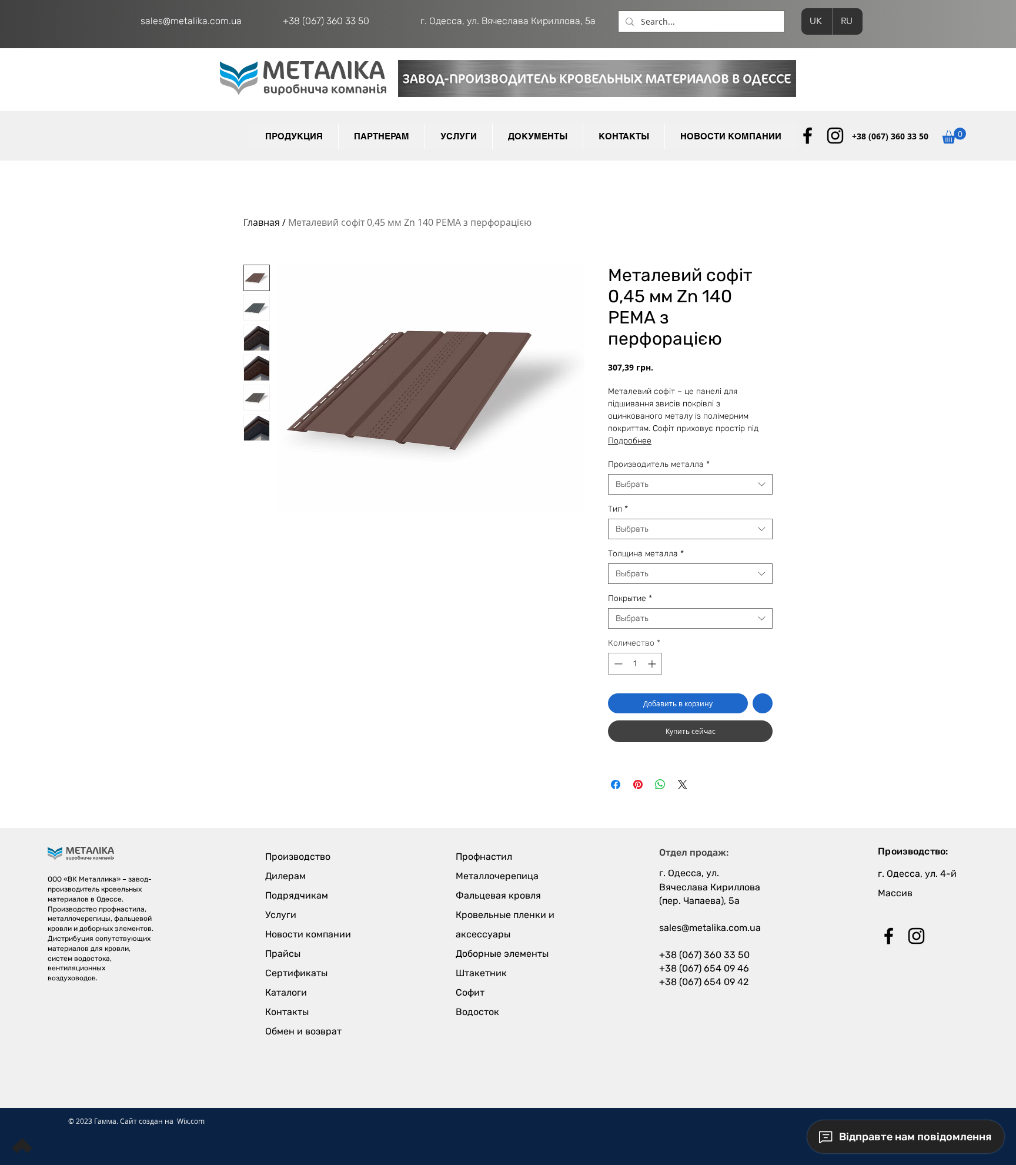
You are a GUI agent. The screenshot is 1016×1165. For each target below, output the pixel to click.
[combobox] (690, 484)
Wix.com (191, 1121)
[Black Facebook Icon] (807, 135)
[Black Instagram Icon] (835, 135)
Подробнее (629, 441)
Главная (261, 222)
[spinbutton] (635, 663)
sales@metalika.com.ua (191, 20)
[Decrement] (617, 663)
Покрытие (630, 598)
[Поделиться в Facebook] (616, 784)
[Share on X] (683, 784)
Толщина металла (646, 554)
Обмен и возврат (303, 1031)
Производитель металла (659, 464)
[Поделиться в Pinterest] (638, 784)
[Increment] (653, 663)
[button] (381, 136)
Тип (618, 509)
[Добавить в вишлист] (763, 703)
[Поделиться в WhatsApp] (660, 784)
